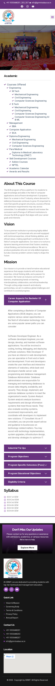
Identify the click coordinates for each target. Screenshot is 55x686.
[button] (52, 17)
